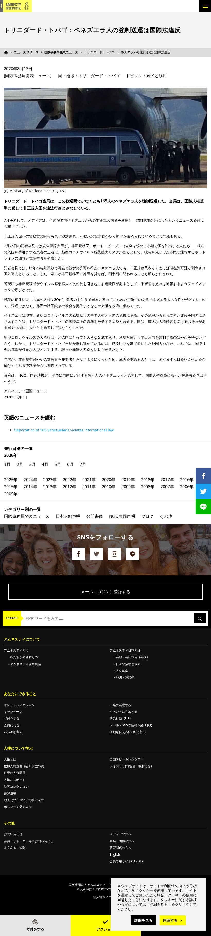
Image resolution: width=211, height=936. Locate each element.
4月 (45, 464)
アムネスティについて (22, 639)
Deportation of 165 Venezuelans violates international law (64, 429)
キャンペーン (13, 711)
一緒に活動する (120, 705)
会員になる (11, 725)
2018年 (147, 480)
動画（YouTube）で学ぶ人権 (24, 800)
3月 (32, 464)
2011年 (89, 486)
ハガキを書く (13, 732)
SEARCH (12, 618)
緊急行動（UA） (121, 718)
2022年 (69, 480)
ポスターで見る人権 (18, 807)
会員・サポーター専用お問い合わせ (28, 841)
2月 (20, 464)
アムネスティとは (16, 650)
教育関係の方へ (120, 847)
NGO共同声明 (122, 516)
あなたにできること (20, 693)
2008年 (147, 486)
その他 (166, 516)
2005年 (10, 494)
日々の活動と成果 (128, 664)
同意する (170, 920)
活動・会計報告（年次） (133, 657)
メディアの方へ (120, 834)
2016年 (187, 480)
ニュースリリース (26, 52)
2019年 (128, 480)
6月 (70, 464)
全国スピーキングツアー (127, 759)
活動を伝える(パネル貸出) (128, 732)
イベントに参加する (123, 711)
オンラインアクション (19, 705)
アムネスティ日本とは (125, 650)
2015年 (10, 486)
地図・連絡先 (125, 677)
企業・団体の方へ (122, 841)
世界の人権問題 (14, 773)
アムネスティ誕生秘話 (25, 664)
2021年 (89, 480)
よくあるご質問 (14, 847)
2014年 (30, 486)
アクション (105, 928)
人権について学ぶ (18, 748)
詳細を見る (143, 920)
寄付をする (35, 928)
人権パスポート (14, 780)
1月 (7, 464)
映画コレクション (16, 786)
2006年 (187, 486)
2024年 (30, 480)
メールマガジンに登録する (105, 591)
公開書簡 (94, 516)
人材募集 (122, 670)
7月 (83, 464)
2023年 (50, 480)
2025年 (10, 480)
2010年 (108, 486)
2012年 (69, 486)
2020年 (108, 480)
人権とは (10, 759)
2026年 (10, 455)
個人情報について (105, 897)
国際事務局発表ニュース (61, 52)
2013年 (50, 486)
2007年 (167, 486)
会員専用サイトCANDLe (126, 861)
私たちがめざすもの (24, 657)
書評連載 (10, 793)
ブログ (147, 516)
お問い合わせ (13, 834)
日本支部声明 (68, 516)
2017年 (167, 480)
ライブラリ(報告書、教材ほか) (131, 766)
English (115, 854)
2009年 (128, 486)
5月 (58, 464)
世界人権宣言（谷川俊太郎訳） (25, 766)
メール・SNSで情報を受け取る (131, 725)
